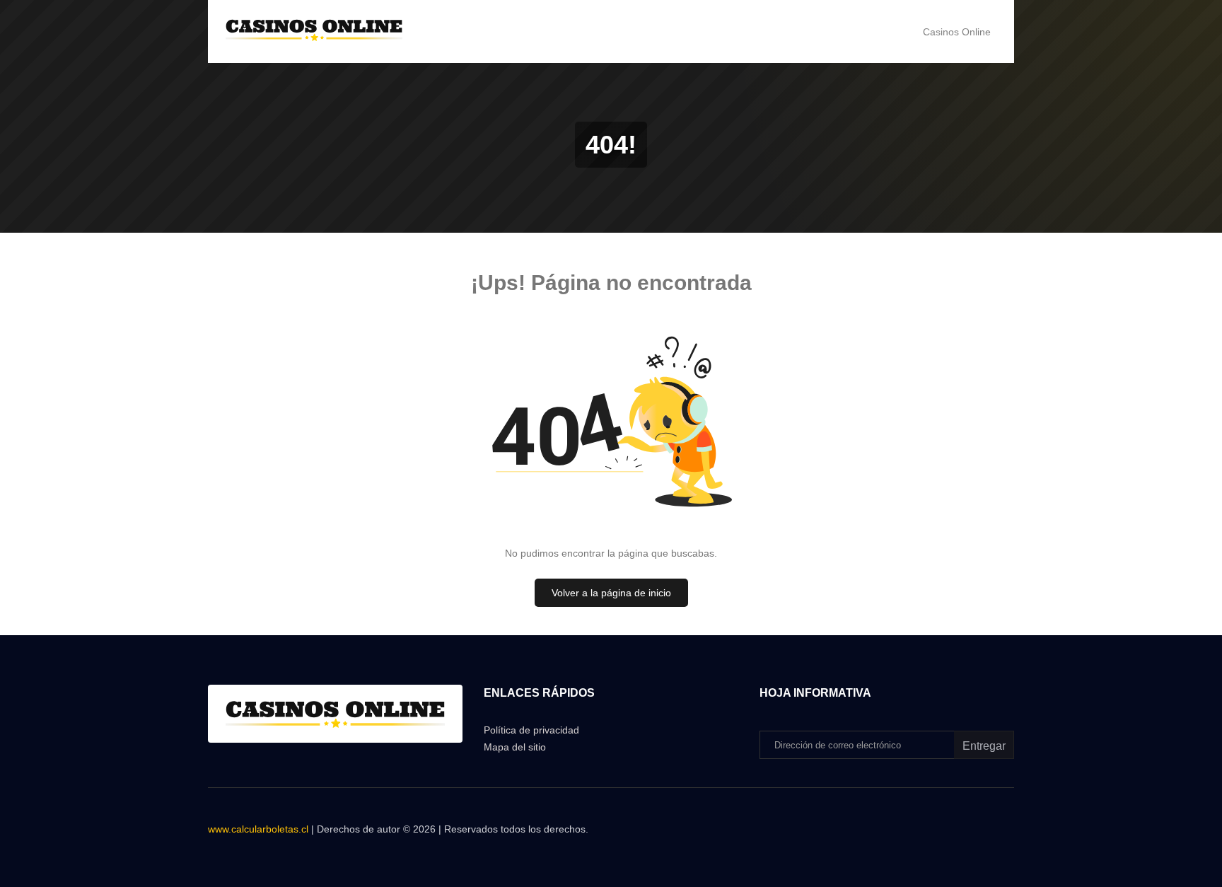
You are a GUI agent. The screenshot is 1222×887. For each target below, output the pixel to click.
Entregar (984, 746)
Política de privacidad (531, 730)
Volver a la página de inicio (611, 592)
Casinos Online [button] (957, 31)
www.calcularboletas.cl (258, 829)
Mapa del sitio (515, 747)
